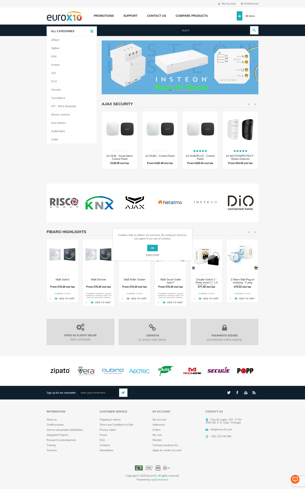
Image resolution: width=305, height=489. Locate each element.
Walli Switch (62, 279)
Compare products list (165, 445)
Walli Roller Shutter (134, 279)
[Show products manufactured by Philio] (165, 370)
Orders (156, 429)
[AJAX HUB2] (160, 129)
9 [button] (193, 90)
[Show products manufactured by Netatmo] (170, 203)
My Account (228, 3)
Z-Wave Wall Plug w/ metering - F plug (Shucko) (242, 282)
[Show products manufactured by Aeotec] (139, 370)
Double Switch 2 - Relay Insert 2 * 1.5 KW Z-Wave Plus (207, 282)
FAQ (102, 439)
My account (159, 419)
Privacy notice (108, 429)
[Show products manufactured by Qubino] (112, 370)
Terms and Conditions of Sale (116, 424)
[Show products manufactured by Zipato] (59, 370)
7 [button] (186, 90)
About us (52, 419)
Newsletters (106, 450)
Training (51, 445)
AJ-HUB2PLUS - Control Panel (200, 157)
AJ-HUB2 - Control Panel (159, 155)
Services (52, 450)
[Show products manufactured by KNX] (99, 203)
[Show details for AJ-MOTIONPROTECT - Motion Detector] (240, 129)
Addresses (158, 424)
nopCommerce (159, 479)
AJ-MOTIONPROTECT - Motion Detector (240, 157)
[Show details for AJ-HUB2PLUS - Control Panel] (200, 129)
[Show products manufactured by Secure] (218, 370)
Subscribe (123, 393)
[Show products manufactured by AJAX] (135, 203)
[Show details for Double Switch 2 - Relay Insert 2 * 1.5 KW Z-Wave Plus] (206, 255)
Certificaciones (55, 424)
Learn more (152, 254)
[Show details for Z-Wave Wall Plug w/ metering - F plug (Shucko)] (242, 255)
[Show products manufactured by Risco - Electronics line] (64, 203)
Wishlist (157, 439)
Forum (103, 434)
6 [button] (183, 90)
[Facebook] (237, 392)
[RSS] (254, 392)
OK (152, 248)
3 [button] (174, 90)
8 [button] (189, 90)
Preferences (251, 3)
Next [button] (255, 67)
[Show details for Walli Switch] (62, 255)
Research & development (61, 439)
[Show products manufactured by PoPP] (245, 370)
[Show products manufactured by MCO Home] (192, 370)
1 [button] (167, 90)
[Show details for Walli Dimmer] (98, 255)
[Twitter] (229, 392)
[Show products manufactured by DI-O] (241, 203)
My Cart (157, 434)
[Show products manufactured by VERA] (86, 370)
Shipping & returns (110, 419)
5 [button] (180, 90)
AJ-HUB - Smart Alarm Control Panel (119, 157)
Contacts (105, 445)
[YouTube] (246, 392)
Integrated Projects (57, 434)
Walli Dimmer (98, 279)
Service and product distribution (65, 429)
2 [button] (170, 90)
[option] (180, 67)
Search (254, 30)
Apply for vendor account (166, 450)
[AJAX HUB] (119, 129)
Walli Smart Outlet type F (170, 281)
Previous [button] (104, 67)
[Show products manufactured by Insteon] (205, 203)
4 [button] (177, 90)
